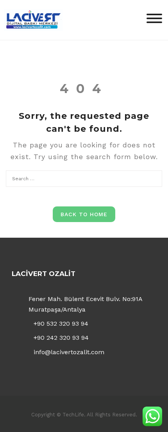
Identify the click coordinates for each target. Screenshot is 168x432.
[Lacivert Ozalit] (33, 19)
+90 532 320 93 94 (61, 323)
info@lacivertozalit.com (69, 352)
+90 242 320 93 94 (61, 337)
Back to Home (84, 214)
